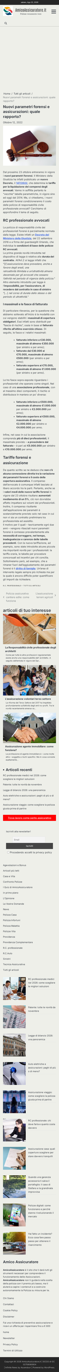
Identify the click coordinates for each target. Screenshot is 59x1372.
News (6, 909)
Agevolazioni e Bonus (14, 865)
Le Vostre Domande (13, 904)
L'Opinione (8, 898)
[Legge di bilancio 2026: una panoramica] (14, 1045)
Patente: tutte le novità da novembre (22, 784)
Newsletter (9, 1338)
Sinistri (7, 959)
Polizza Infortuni (11, 920)
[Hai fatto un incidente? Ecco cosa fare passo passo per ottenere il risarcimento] (14, 1244)
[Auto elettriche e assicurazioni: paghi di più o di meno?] (14, 1074)
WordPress (49, 1367)
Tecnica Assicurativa (14, 964)
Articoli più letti (11, 870)
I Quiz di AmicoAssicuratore (18, 887)
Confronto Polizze (12, 881)
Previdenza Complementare (18, 942)
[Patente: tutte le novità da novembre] (14, 1017)
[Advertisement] (29, 59)
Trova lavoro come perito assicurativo (29, 817)
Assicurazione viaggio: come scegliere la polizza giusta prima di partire (41, 1096)
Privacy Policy (10, 1344)
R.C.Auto (7, 953)
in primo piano (10, 892)
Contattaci (8, 1304)
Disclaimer (8, 1316)
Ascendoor (26, 1367)
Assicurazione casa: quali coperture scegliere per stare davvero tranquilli (41, 1153)
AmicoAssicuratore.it (30, 9)
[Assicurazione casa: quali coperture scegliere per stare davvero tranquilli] (14, 1159)
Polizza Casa (9, 914)
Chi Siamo (8, 1298)
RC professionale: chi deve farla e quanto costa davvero (41, 1124)
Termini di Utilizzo (12, 1350)
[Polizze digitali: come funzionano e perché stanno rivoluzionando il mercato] (14, 1215)
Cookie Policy (10, 1310)
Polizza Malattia (11, 926)
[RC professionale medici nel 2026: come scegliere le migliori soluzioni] (14, 989)
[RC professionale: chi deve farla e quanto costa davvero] (14, 1130)
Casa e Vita (9, 876)
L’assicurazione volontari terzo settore (28, 698)
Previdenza (9, 936)
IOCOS (46, 1361)
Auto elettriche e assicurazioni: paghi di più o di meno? (42, 1068)
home (6, 1332)
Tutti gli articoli (32, 586)
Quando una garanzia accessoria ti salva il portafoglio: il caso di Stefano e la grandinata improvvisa (40, 1184)
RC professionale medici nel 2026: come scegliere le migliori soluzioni (41, 983)
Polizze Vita (9, 931)
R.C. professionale (12, 586)
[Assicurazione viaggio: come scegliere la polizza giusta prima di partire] (14, 1102)
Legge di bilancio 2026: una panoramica (24, 790)
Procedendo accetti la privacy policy (30, 852)
